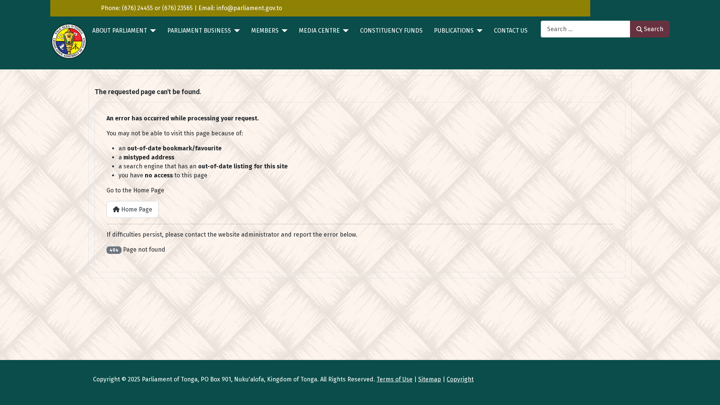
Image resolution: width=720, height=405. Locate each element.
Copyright (460, 379)
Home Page (136, 209)
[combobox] (585, 29)
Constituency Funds (391, 30)
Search (653, 29)
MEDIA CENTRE (319, 30)
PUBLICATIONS (454, 30)
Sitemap (429, 379)
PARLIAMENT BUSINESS (199, 30)
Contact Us (511, 30)
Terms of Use (394, 379)
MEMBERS (265, 30)
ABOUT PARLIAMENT (119, 30)
